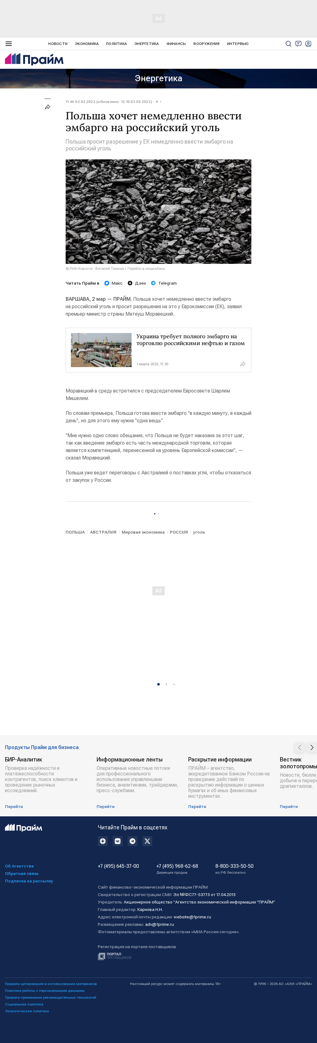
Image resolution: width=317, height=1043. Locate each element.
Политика (116, 44)
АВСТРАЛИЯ (103, 532)
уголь (199, 532)
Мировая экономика (143, 532)
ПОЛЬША (75, 532)
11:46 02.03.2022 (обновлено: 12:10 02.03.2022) (109, 102)
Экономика (87, 44)
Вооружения (206, 44)
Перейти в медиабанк (146, 268)
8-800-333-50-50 (234, 869)
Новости (57, 44)
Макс (117, 283)
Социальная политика (24, 1004)
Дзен (140, 283)
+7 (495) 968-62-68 (177, 869)
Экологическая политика (27, 1011)
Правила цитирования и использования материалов (51, 984)
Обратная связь (22, 873)
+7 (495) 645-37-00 (118, 866)
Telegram (167, 283)
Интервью (238, 44)
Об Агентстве (19, 865)
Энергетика (146, 44)
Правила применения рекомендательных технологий (50, 997)
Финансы (176, 44)
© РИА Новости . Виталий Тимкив (95, 268)
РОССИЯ (179, 532)
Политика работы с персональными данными (45, 990)
